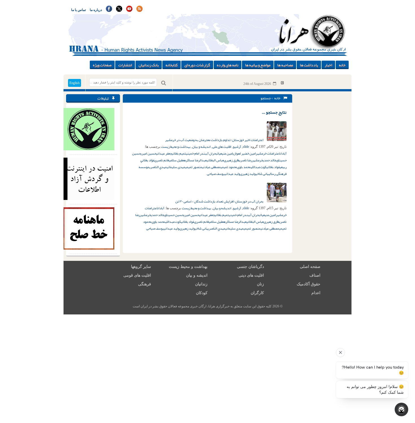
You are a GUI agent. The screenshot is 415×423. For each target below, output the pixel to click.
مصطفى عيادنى (211, 167)
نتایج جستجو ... (274, 112)
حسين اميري (148, 153)
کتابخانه (171, 65)
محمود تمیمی (229, 167)
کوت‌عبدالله (259, 167)
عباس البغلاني (215, 160)
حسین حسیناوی (174, 214)
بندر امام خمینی (196, 153)
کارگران (257, 293)
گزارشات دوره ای (197, 65)
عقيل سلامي (176, 160)
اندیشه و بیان (201, 146)
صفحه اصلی (310, 267)
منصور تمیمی (193, 167)
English (74, 83)
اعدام (315, 293)
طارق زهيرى (231, 160)
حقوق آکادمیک (308, 284)
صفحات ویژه (102, 65)
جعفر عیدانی (164, 153)
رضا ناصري (245, 160)
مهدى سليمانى (176, 167)
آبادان (283, 153)
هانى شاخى (262, 173)
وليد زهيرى (248, 173)
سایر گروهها (141, 267)
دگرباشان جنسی (250, 267)
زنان (260, 284)
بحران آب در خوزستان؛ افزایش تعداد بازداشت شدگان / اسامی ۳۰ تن (219, 201)
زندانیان (201, 284)
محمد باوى (244, 167)
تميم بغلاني (179, 153)
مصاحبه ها (285, 65)
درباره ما (96, 10)
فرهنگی (144, 284)
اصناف (314, 275)
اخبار (328, 65)
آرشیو (237, 146)
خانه (342, 65)
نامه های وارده (227, 65)
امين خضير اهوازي (244, 153)
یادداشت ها (309, 65)
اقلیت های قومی (137, 275)
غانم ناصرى (161, 160)
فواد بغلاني (273, 167)
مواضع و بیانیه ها (257, 65)
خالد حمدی (269, 160)
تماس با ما (78, 10)
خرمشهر (257, 160)
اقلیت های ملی (221, 146)
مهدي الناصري (158, 167)
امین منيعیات (225, 153)
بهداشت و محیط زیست (176, 146)
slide (246, 146)
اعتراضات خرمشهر (268, 153)
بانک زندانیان (149, 65)
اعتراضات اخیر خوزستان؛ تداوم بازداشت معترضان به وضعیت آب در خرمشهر (214, 139)
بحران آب (211, 153)
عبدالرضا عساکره (195, 160)
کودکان (201, 293)
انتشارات (125, 65)
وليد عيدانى (232, 173)
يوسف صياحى (216, 173)
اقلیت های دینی (251, 275)
